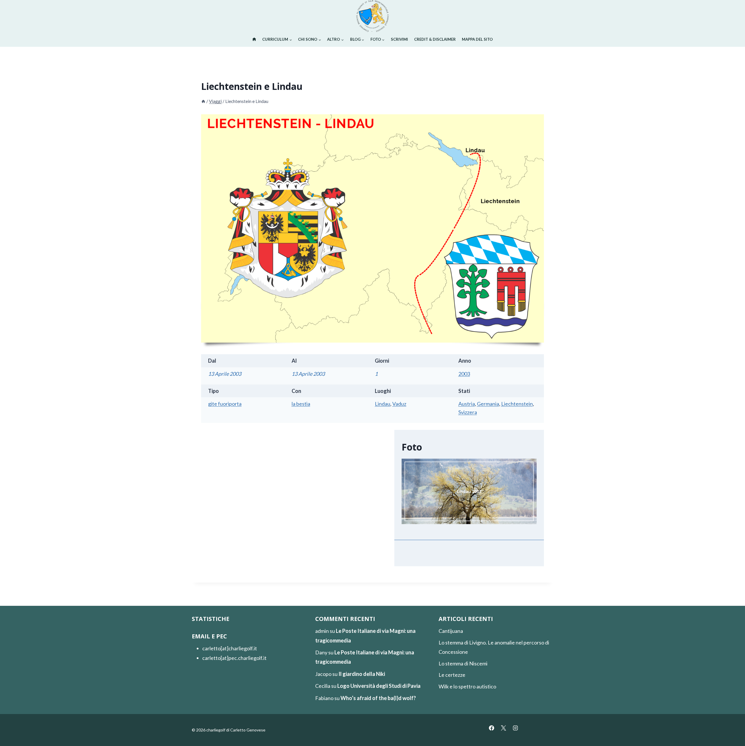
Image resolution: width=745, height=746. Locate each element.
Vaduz (399, 403)
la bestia (301, 403)
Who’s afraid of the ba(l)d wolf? (378, 698)
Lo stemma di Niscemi (463, 663)
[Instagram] (515, 728)
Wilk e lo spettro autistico (467, 686)
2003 (464, 374)
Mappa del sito (477, 39)
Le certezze (452, 675)
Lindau (382, 403)
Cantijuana (451, 631)
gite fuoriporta (225, 403)
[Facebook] (491, 728)
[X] (503, 728)
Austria (466, 403)
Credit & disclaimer (435, 39)
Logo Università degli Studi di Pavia (379, 686)
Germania (488, 403)
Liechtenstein (517, 403)
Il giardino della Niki (361, 674)
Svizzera (467, 412)
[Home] (203, 101)
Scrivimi (399, 39)
